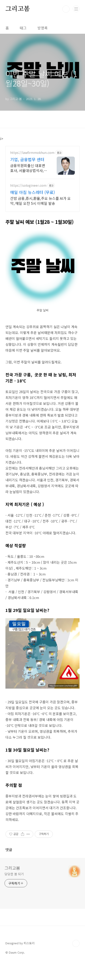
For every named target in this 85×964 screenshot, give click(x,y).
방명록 (42, 28)
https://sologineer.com (28, 185)
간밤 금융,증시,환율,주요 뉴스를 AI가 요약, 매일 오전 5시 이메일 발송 (40, 201)
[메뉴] (76, 8)
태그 (23, 28)
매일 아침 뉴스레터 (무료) (32, 192)
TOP (76, 943)
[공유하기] (22, 834)
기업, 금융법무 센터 (27, 159)
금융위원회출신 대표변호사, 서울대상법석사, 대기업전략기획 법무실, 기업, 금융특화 (28, 168)
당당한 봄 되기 (14, 874)
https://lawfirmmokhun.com (32, 153)
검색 (66, 9)
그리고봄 (17, 9)
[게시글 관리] (28, 834)
